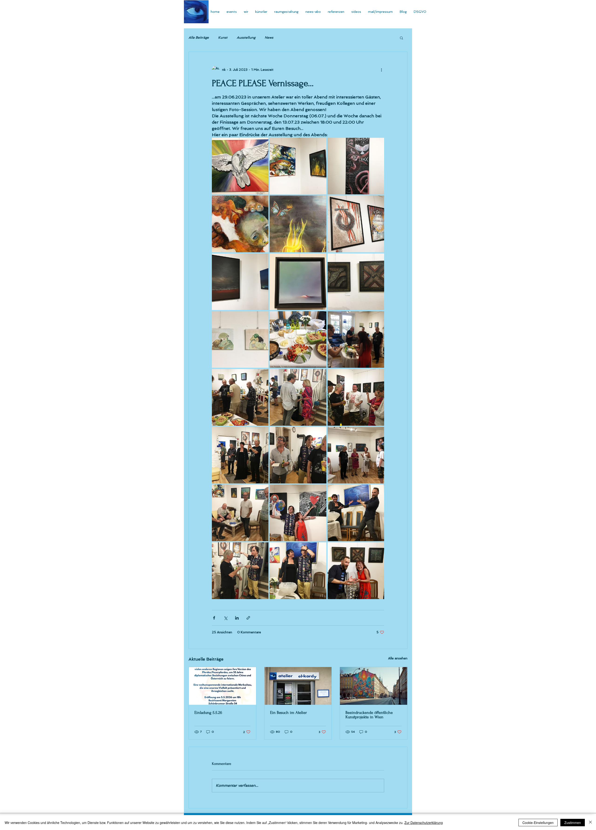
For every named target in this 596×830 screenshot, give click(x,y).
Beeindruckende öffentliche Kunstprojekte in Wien (369, 714)
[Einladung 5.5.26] (222, 686)
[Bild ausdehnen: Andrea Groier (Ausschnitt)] (240, 224)
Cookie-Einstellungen (538, 822)
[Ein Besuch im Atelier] (298, 686)
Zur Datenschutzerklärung (423, 822)
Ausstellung (246, 37)
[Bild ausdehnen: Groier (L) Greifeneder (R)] (298, 166)
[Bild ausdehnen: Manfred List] (240, 166)
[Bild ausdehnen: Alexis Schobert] (240, 281)
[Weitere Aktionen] (381, 69)
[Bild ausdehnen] (356, 339)
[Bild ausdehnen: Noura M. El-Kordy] (240, 339)
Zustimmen (572, 822)
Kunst (222, 37)
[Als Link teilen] (248, 618)
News (269, 37)
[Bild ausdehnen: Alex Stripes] (356, 224)
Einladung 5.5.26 (208, 712)
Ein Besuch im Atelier (288, 712)
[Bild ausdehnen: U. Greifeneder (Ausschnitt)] (298, 224)
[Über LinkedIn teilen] (237, 618)
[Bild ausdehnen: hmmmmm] (298, 339)
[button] (401, 38)
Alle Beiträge (199, 37)
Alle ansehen (397, 658)
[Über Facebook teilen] (214, 618)
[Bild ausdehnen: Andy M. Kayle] (356, 281)
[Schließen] (590, 822)
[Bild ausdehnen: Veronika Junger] (356, 166)
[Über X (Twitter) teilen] (225, 618)
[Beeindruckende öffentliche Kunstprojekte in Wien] (373, 686)
